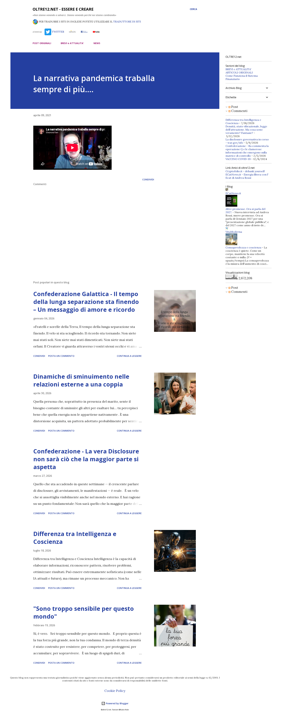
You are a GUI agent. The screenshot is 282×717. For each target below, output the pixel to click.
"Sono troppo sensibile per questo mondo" (83, 612)
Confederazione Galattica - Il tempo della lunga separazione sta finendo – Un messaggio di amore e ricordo (86, 302)
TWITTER (57, 31)
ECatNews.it (233, 193)
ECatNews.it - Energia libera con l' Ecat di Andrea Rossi (247, 176)
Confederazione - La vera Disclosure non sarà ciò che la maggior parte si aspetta (86, 459)
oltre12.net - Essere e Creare (63, 9)
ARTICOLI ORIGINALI (239, 72)
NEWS (97, 43)
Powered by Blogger (116, 703)
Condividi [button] (148, 179)
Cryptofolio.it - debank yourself (245, 171)
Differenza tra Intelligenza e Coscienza (74, 538)
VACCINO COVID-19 (238, 159)
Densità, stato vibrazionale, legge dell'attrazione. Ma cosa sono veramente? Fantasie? (246, 129)
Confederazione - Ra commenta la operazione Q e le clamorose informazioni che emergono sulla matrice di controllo (247, 150)
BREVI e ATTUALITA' (72, 43)
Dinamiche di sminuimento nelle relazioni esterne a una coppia (81, 380)
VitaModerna (234, 231)
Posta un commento (61, 355)
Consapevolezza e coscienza (243, 247)
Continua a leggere (129, 355)
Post (234, 107)
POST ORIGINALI (42, 43)
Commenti (238, 111)
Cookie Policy (114, 691)
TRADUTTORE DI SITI (127, 21)
